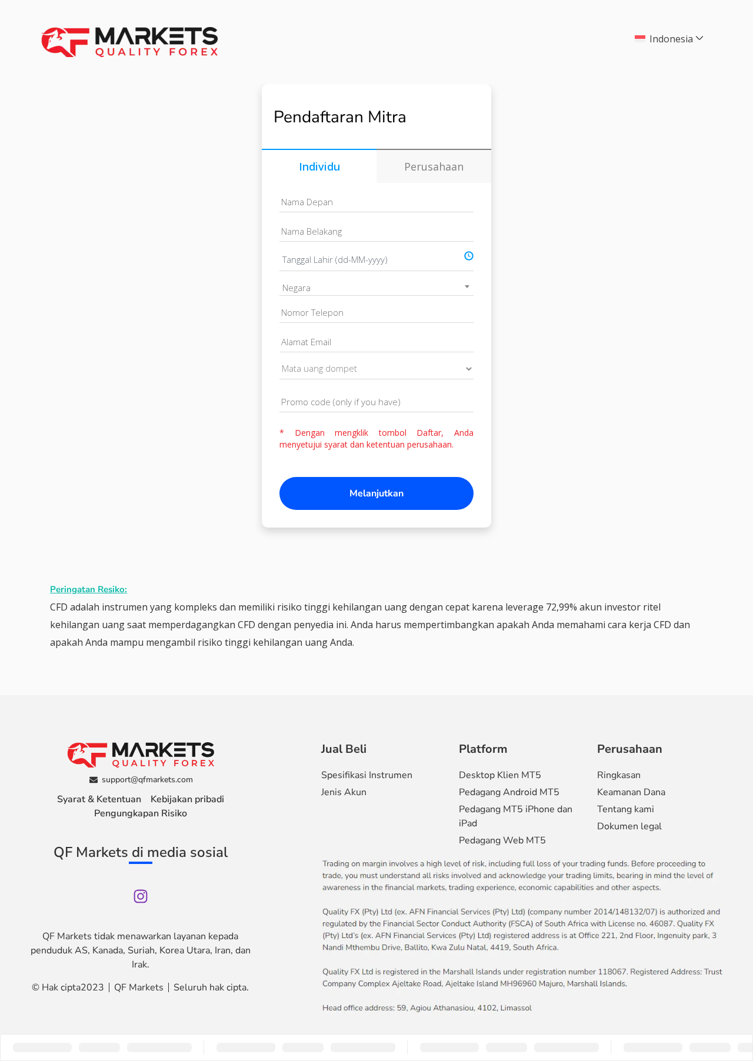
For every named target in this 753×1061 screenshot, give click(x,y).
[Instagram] (140, 896)
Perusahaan (434, 166)
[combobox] (376, 287)
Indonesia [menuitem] (671, 38)
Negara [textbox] (296, 287)
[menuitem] (670, 38)
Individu (319, 166)
